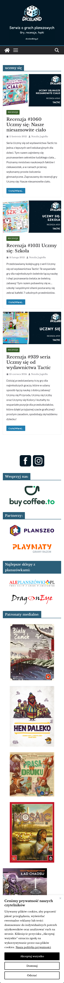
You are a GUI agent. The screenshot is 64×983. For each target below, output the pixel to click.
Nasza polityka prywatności (33, 947)
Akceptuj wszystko (32, 956)
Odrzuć (32, 975)
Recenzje (13, 112)
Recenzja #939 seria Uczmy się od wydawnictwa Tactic (28, 362)
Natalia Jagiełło (39, 136)
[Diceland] (7, 50)
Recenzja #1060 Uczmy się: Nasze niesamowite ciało (26, 124)
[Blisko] (60, 898)
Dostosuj (32, 965)
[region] (32, 939)
